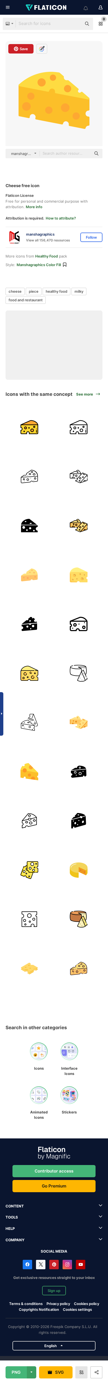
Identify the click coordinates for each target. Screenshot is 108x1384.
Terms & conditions (26, 1303)
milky (78, 291)
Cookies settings (77, 1309)
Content (15, 1206)
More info (34, 207)
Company (15, 1240)
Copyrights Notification (39, 1309)
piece (33, 291)
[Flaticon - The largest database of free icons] (46, 7)
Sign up (54, 1290)
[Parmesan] (78, 870)
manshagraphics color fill (39, 264)
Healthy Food (46, 256)
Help (10, 1228)
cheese (15, 291)
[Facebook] (27, 1264)
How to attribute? (61, 218)
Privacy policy (58, 1303)
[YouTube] (80, 1264)
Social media (54, 1251)
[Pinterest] (54, 1264)
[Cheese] (29, 427)
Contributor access (54, 1171)
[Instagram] (67, 1264)
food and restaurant (26, 300)
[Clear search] (75, 24)
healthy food (56, 291)
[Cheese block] (29, 968)
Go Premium (54, 1186)
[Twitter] (40, 1264)
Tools (12, 1217)
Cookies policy (86, 1303)
